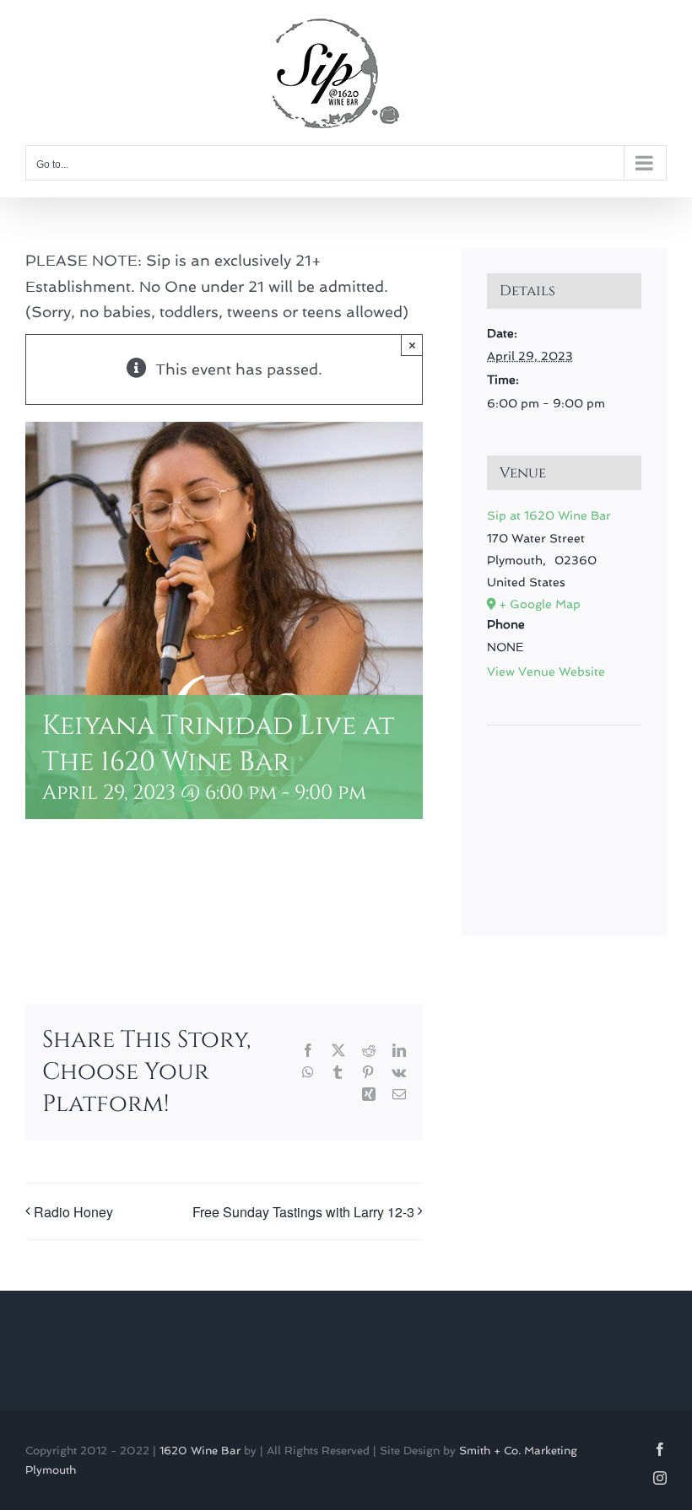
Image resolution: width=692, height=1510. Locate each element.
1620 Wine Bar (200, 1450)
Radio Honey (73, 1211)
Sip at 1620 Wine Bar (549, 515)
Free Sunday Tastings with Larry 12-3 (303, 1211)
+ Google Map (540, 604)
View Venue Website (546, 671)
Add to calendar (110, 907)
